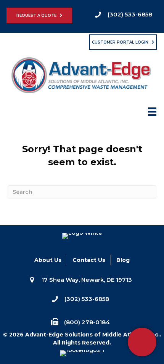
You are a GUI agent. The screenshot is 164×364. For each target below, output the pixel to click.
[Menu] (152, 113)
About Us (47, 260)
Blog (123, 260)
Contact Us (88, 260)
